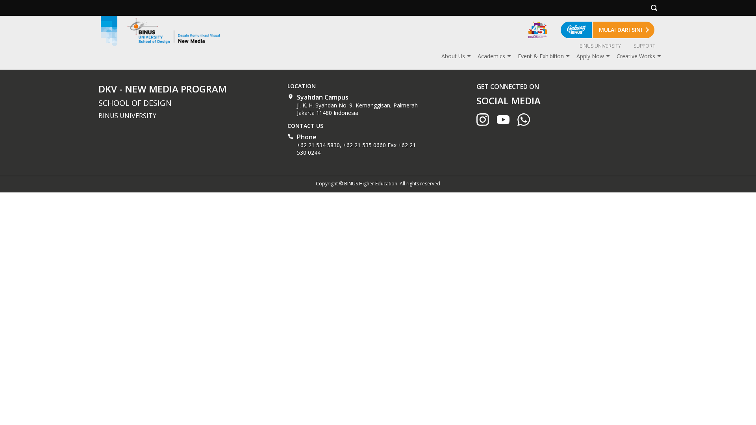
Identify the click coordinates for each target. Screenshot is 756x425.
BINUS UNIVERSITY (600, 45)
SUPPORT (644, 45)
